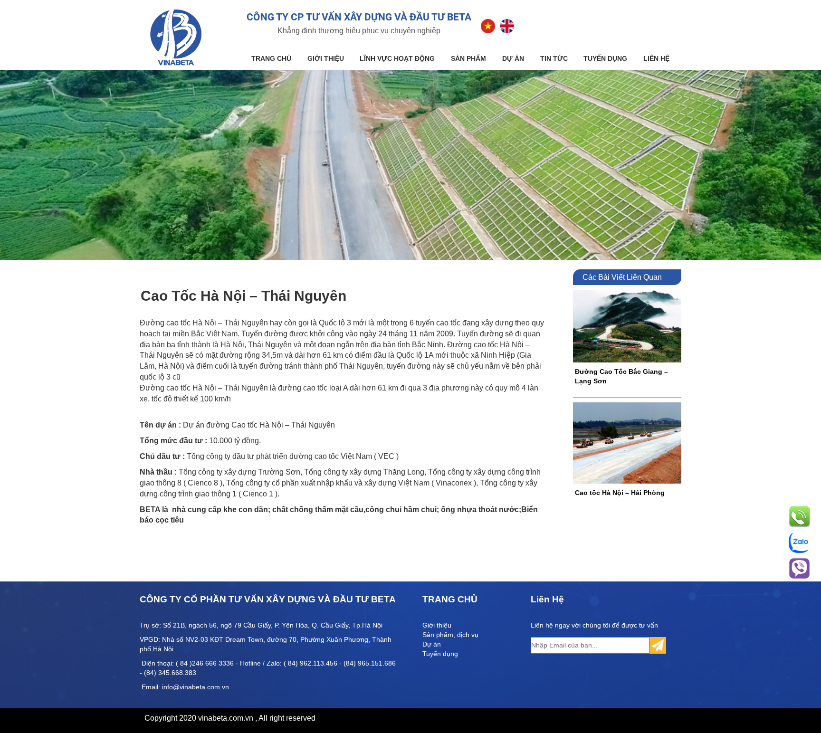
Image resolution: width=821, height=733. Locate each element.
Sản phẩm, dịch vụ (450, 634)
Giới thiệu (325, 58)
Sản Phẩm (468, 58)
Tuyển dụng (440, 653)
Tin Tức (554, 58)
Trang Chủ (271, 58)
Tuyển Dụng (605, 58)
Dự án (513, 58)
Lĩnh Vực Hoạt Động (397, 58)
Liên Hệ (656, 58)
